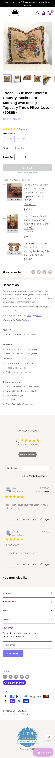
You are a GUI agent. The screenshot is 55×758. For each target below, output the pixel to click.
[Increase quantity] (33, 157)
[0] (49, 13)
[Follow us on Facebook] (5, 677)
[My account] (43, 13)
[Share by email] (50, 272)
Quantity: (8, 157)
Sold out (27, 167)
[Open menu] (4, 13)
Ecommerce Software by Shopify (15, 714)
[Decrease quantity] (18, 157)
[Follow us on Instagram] (16, 677)
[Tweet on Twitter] (44, 272)
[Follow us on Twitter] (11, 677)
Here (29, 315)
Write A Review (27, 454)
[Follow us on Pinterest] (22, 677)
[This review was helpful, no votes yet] (41, 519)
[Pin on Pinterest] (39, 272)
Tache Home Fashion (12, 119)
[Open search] (38, 13)
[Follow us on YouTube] (27, 677)
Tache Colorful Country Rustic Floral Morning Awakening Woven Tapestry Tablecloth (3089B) (36, 192)
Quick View (14, 199)
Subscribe (12, 653)
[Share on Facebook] (33, 272)
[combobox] (35, 476)
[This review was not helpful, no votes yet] (46, 519)
